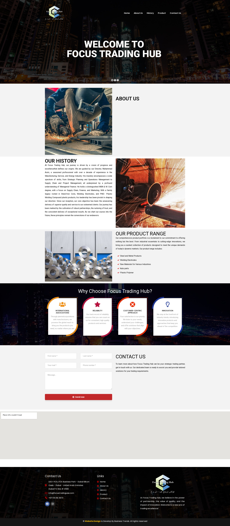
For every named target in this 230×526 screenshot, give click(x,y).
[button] (47, 256)
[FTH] (54, 13)
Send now (79, 397)
